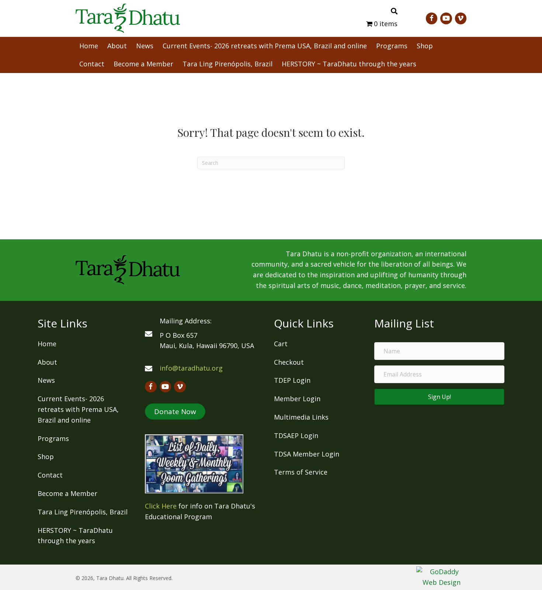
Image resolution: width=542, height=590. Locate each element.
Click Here (161, 506)
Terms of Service (300, 472)
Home (47, 343)
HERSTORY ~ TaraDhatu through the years (75, 535)
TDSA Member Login (306, 454)
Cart (281, 343)
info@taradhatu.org (191, 368)
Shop (46, 456)
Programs (53, 438)
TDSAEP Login (296, 435)
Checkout (289, 362)
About (47, 362)
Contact (50, 475)
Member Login (297, 398)
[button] (175, 411)
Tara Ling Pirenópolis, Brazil (83, 511)
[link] (89, 45)
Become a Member (67, 493)
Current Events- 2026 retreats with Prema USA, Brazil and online (78, 409)
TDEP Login (292, 380)
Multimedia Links (301, 417)
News (46, 380)
